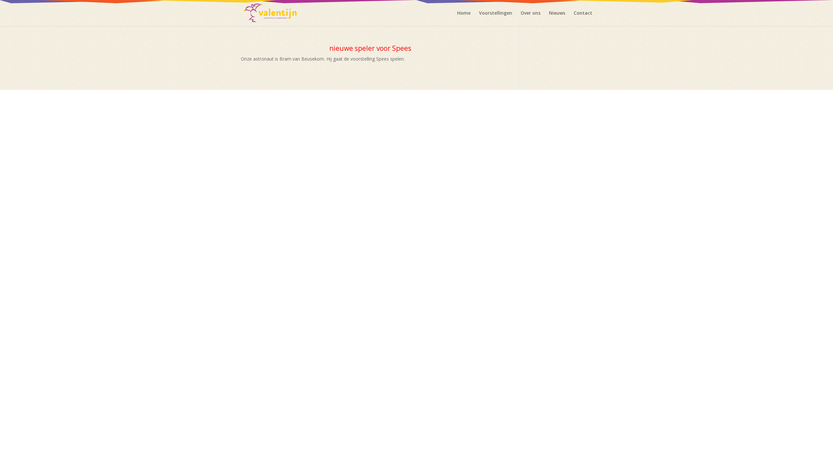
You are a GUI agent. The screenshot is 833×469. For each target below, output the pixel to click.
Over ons (530, 13)
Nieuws (557, 13)
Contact (583, 13)
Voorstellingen (495, 13)
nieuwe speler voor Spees (370, 48)
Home (464, 13)
